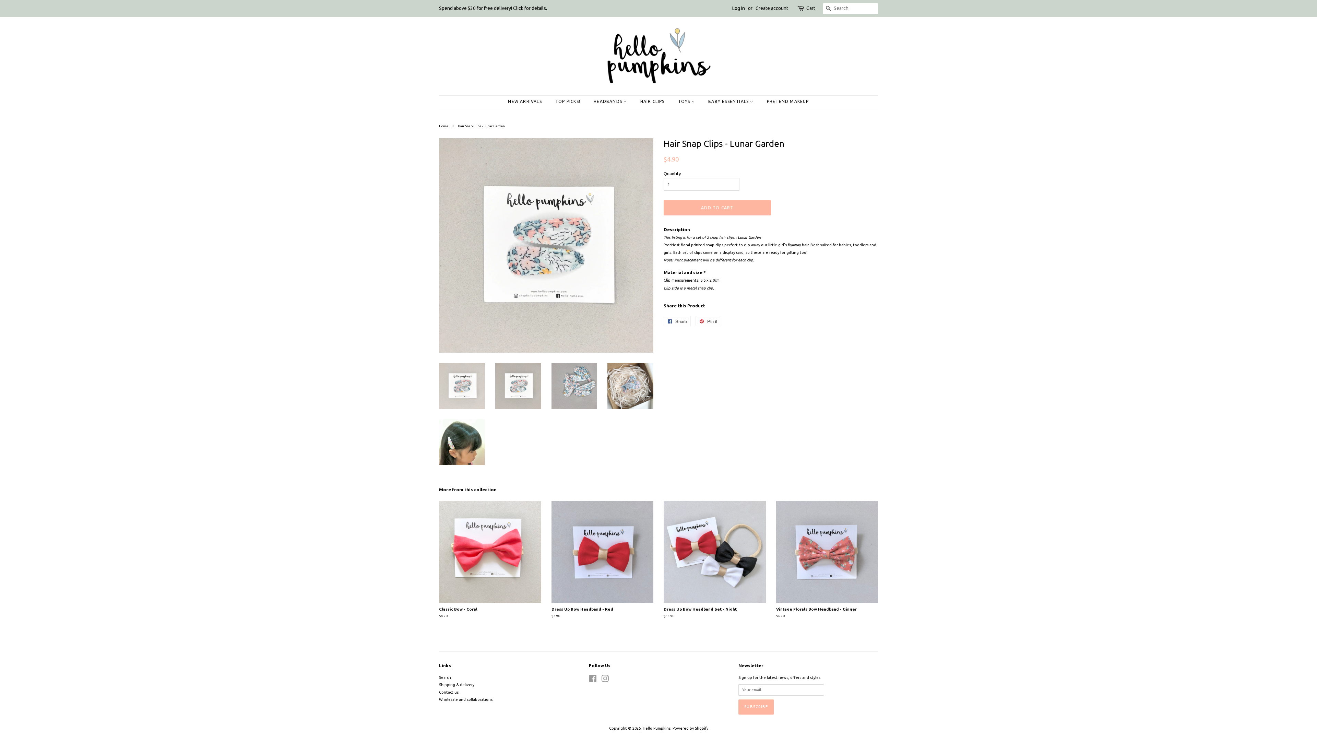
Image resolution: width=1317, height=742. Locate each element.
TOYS (685, 101)
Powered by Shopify (690, 728)
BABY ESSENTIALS (729, 101)
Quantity (672, 173)
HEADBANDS (609, 101)
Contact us (449, 692)
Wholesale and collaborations (466, 699)
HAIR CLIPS (652, 101)
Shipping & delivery (456, 685)
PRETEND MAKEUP (788, 101)
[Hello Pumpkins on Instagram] (605, 680)
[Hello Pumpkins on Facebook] (593, 680)
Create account (772, 8)
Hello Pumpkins (657, 728)
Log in (738, 8)
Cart (810, 8)
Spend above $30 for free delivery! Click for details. (493, 8)
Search (445, 677)
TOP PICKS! (567, 101)
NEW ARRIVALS (525, 101)
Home (443, 126)
